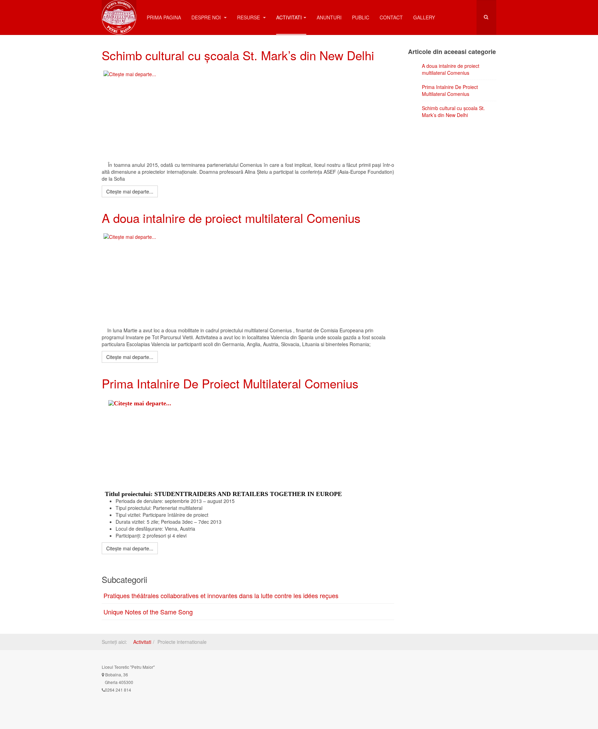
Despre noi (206, 17)
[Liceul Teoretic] (119, 9)
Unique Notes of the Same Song (148, 611)
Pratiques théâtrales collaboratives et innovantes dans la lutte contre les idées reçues (220, 595)
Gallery (424, 17)
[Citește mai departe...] (244, 113)
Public (360, 17)
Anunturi (329, 17)
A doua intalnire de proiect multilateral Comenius (231, 217)
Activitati (289, 17)
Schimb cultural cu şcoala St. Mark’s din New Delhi (238, 55)
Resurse (249, 17)
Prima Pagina (164, 17)
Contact (391, 17)
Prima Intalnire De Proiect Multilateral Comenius (230, 383)
